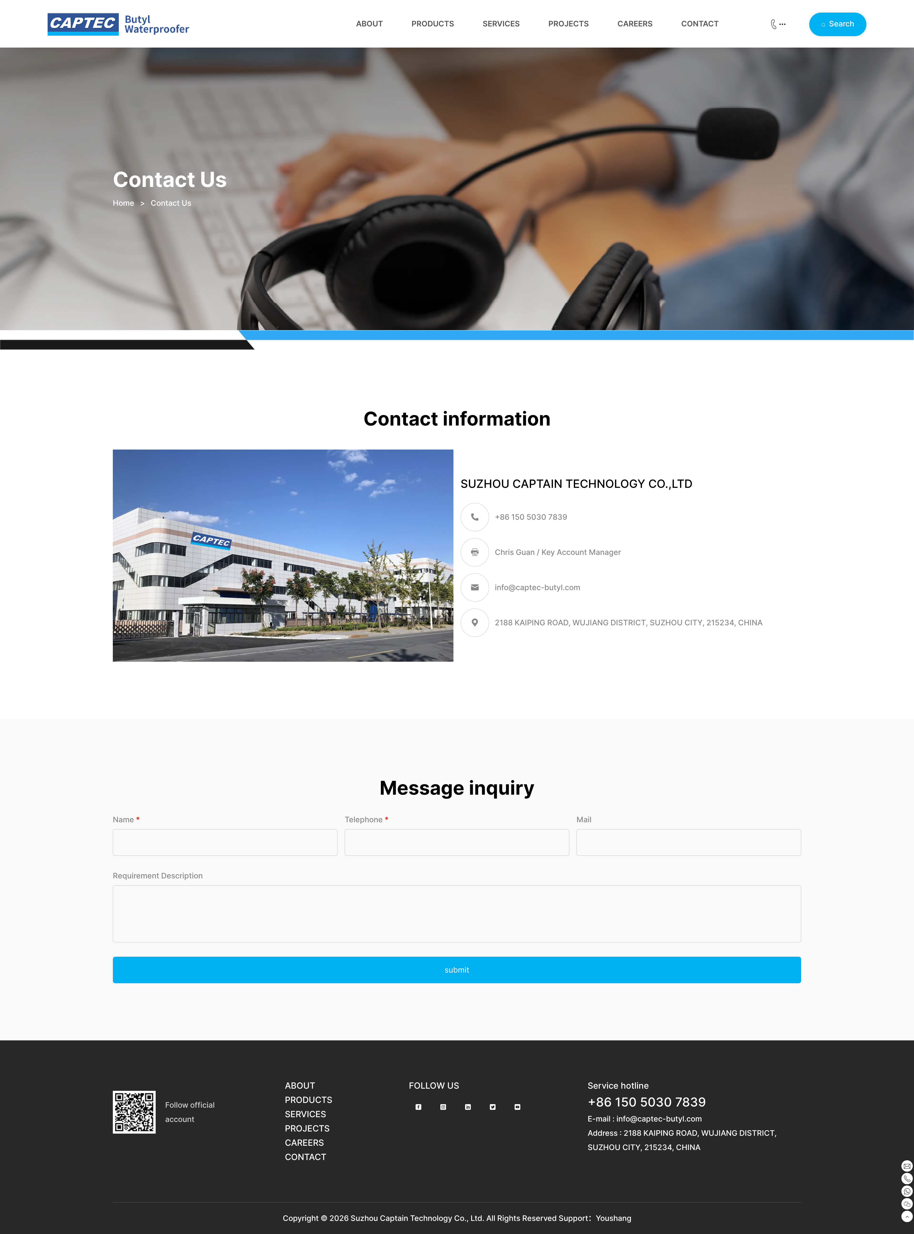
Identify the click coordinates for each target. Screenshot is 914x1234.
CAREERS (635, 23)
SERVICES (501, 23)
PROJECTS (568, 23)
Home (123, 203)
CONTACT (700, 23)
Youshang (613, 1218)
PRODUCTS (433, 23)
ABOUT (369, 23)
